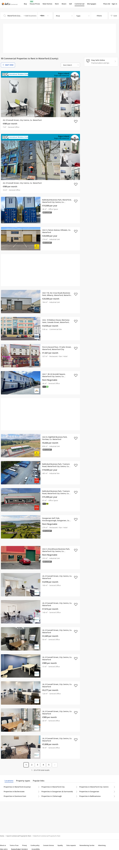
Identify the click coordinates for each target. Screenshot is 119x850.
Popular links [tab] (38, 780)
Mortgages (91, 4)
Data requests (71, 845)
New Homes (47, 4)
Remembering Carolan (87, 845)
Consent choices (48, 845)
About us (3, 845)
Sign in (114, 4)
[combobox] (26, 15)
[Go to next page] (54, 765)
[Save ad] (75, 121)
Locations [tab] (9, 780)
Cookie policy (35, 845)
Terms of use (14, 845)
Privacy (24, 845)
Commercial (79, 4)
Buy (25, 4)
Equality (60, 845)
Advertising (102, 845)
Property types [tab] (23, 780)
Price (58, 16)
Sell (70, 4)
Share (64, 4)
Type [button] (78, 16)
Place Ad (106, 4)
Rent (57, 4)
